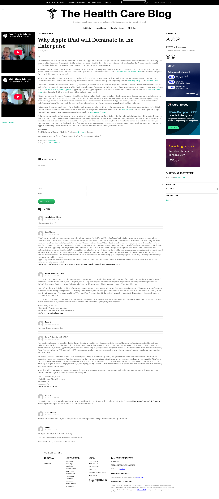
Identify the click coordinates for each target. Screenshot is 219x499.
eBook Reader (50, 412)
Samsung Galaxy (134, 80)
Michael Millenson (71, 468)
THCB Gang (132, 28)
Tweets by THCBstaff (7, 122)
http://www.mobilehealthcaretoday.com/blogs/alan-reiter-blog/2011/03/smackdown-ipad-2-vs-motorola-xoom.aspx (79, 264)
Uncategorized (45, 33)
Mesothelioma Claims (53, 217)
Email (40, 193)
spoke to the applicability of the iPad (128, 71)
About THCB (50, 2)
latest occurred (126, 109)
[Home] (109, 14)
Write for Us (61, 2)
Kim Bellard (69, 461)
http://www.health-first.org (47, 386)
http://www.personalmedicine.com (50, 313)
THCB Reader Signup (94, 2)
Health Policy (87, 28)
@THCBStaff (115, 461)
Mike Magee (69, 464)
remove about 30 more (98, 112)
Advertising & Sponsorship (76, 2)
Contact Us (107, 2)
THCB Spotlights (93, 461)
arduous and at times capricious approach (56, 89)
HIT (55, 143)
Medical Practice (101, 28)
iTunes (90, 475)
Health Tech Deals (94, 464)
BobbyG (48, 322)
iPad (58, 143)
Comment (41, 166)
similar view (79, 132)
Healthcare (50, 143)
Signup (168, 200)
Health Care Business (117, 28)
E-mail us (122, 469)
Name (40, 188)
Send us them (139, 477)
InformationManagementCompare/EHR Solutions (142, 401)
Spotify (95, 475)
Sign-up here (101, 482)
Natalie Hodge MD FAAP (54, 273)
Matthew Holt (180, 177)
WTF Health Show (94, 466)
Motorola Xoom (152, 80)
